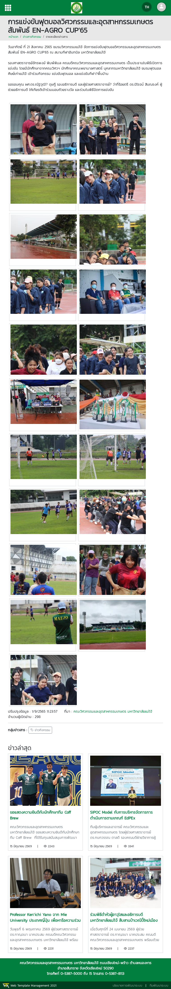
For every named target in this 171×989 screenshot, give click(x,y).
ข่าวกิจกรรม (42, 730)
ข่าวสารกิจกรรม (32, 37)
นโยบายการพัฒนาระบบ (127, 985)
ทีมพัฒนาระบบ (159, 985)
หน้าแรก (13, 37)
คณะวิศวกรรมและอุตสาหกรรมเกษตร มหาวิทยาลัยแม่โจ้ (112, 711)
